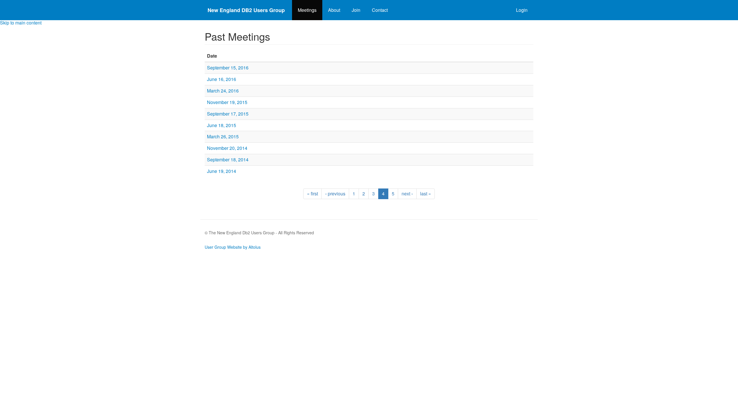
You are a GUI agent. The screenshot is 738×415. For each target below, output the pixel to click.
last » (425, 193)
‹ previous (335, 193)
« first (312, 193)
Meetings (307, 10)
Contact (380, 10)
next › (407, 193)
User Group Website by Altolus (233, 247)
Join (356, 10)
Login (522, 10)
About (334, 10)
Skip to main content (21, 22)
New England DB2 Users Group (246, 10)
